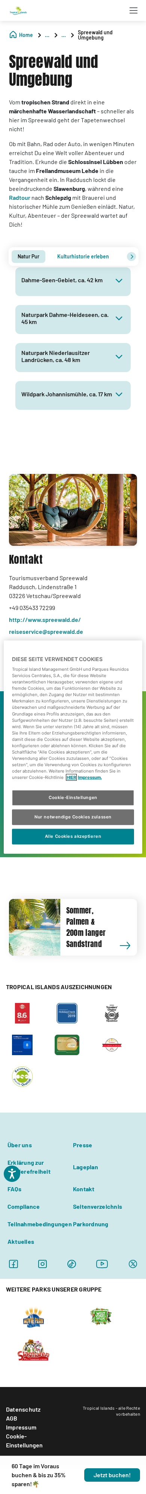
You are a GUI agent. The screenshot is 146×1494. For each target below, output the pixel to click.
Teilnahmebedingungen (39, 1223)
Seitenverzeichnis (97, 1206)
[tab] (28, 256)
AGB (12, 1418)
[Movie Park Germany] (33, 1316)
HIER (71, 777)
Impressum (21, 1427)
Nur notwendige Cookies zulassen (73, 817)
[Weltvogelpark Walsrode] (100, 1316)
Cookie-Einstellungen (24, 1440)
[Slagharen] (33, 1349)
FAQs (14, 1188)
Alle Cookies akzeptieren (73, 836)
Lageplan (85, 1166)
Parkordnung (91, 1223)
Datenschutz (23, 1409)
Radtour (19, 197)
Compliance (23, 1206)
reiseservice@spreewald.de (46, 631)
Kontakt (84, 1188)
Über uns (19, 1144)
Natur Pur (28, 256)
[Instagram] (42, 1263)
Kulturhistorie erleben (83, 256)
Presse (82, 1144)
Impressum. (90, 777)
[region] (73, 746)
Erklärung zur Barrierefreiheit (29, 1167)
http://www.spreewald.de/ (45, 619)
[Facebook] (13, 1263)
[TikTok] (71, 1263)
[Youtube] (102, 1263)
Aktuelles (20, 1241)
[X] (133, 1263)
